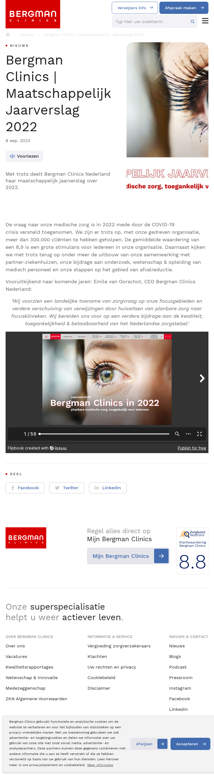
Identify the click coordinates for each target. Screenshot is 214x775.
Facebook (28, 487)
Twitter (71, 487)
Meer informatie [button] (100, 765)
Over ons (15, 646)
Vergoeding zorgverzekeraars (118, 646)
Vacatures (16, 656)
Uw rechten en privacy (111, 667)
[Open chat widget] (202, 760)
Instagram (180, 688)
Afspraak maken (180, 8)
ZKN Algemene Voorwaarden (36, 698)
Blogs (175, 656)
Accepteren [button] (187, 744)
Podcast (178, 667)
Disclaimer (98, 688)
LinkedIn (111, 487)
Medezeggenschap (25, 688)
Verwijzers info (132, 8)
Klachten (97, 656)
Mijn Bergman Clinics (121, 556)
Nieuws (177, 646)
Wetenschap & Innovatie (32, 677)
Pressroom (181, 677)
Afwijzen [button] (144, 744)
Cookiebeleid (101, 677)
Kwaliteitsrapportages (29, 667)
